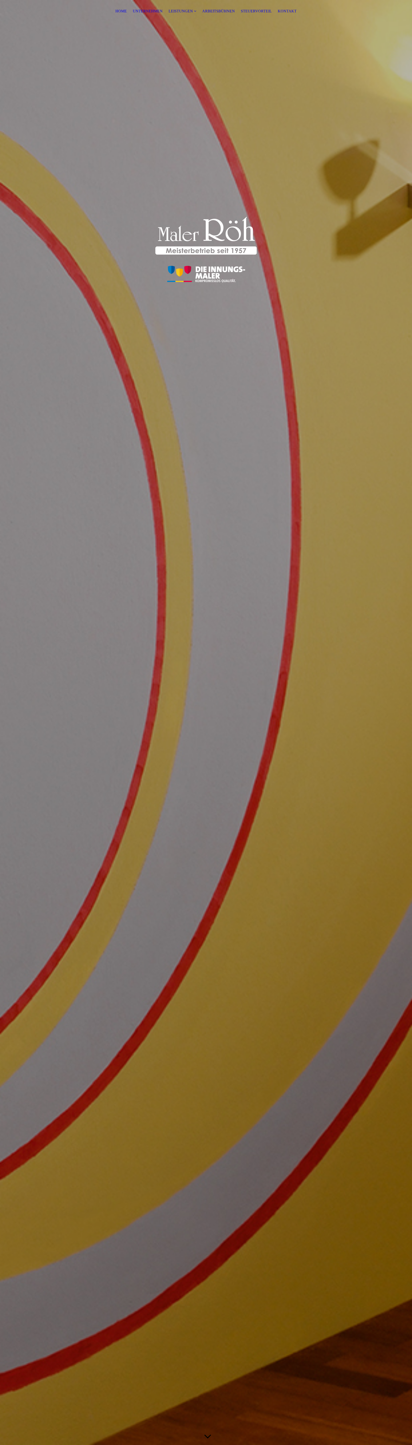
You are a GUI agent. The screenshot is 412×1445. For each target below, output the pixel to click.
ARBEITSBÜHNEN (218, 11)
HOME (121, 11)
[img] (206, 722)
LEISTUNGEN (181, 11)
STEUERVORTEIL (256, 11)
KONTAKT (287, 11)
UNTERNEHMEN (148, 11)
